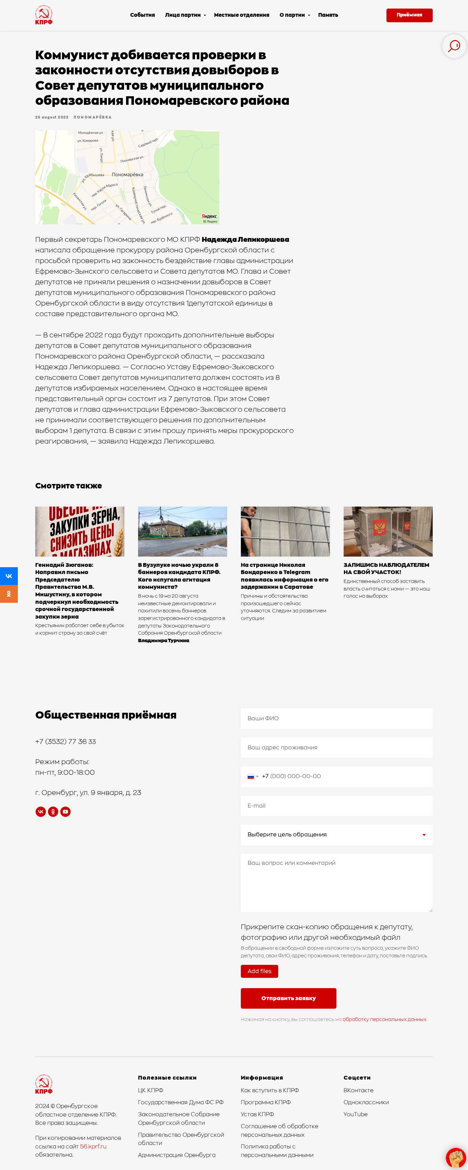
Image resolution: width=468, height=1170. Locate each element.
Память (328, 15)
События (142, 15)
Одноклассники (366, 1102)
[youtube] (65, 812)
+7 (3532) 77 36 (61, 741)
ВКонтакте (358, 1090)
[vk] (41, 812)
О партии (293, 15)
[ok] (53, 812)
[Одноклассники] (9, 594)
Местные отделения (241, 15)
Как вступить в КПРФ (270, 1090)
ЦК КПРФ (150, 1090)
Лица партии (183, 15)
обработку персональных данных (385, 1019)
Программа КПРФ (266, 1102)
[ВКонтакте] (9, 576)
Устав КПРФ (257, 1114)
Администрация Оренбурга (176, 1155)
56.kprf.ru (93, 1146)
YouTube (356, 1114)
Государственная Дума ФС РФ (181, 1102)
